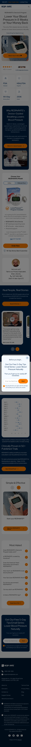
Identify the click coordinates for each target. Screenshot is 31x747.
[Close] (27, 357)
